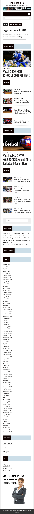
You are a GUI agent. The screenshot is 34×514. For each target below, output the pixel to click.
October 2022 (7, 335)
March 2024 (6, 303)
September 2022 (7, 337)
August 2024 (6, 297)
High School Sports (7, 444)
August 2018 (6, 415)
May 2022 (5, 344)
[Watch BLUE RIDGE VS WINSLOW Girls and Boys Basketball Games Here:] (7, 201)
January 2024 (6, 307)
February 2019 (7, 402)
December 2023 (7, 310)
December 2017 (7, 430)
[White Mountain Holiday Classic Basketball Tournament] (7, 122)
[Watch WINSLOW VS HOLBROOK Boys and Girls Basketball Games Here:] (17, 150)
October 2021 (7, 355)
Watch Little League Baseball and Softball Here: (17, 238)
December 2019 (7, 385)
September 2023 (7, 316)
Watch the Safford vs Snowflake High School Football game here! (22, 211)
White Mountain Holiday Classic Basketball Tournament (22, 122)
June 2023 (6, 322)
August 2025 (6, 282)
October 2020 (7, 378)
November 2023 (7, 312)
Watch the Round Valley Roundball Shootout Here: (22, 92)
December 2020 (7, 374)
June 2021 (6, 361)
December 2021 (7, 350)
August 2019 (6, 393)
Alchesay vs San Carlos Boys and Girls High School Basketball (22, 102)
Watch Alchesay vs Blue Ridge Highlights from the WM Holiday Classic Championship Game (22, 112)
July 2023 (5, 320)
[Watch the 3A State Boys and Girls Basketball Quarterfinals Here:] (7, 190)
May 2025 (5, 286)
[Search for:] (14, 41)
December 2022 (7, 331)
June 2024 (6, 299)
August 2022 (6, 340)
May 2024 (5, 301)
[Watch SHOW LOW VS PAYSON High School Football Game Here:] (7, 181)
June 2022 (6, 342)
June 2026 (6, 267)
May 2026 (5, 269)
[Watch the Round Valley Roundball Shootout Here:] (7, 93)
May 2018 (5, 419)
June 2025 (6, 284)
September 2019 (7, 391)
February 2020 (7, 380)
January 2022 (6, 348)
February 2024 (7, 305)
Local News (5, 448)
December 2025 (7, 273)
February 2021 (7, 370)
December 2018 (7, 406)
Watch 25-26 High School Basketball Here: (15, 244)
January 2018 (6, 427)
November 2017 (7, 432)
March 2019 (6, 400)
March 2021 (6, 367)
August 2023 (6, 318)
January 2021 (6, 372)
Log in (4, 464)
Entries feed (6, 466)
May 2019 (5, 397)
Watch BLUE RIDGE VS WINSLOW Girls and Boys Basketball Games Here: (22, 201)
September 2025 (7, 280)
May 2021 (5, 363)
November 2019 (7, 387)
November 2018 (7, 408)
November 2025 (7, 275)
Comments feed (7, 468)
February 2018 (7, 425)
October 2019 (7, 389)
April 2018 (6, 421)
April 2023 (6, 325)
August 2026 (6, 265)
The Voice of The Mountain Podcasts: (14, 236)
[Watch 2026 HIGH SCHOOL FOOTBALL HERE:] (17, 66)
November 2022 (7, 333)
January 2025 (6, 290)
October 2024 (7, 295)
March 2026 (6, 271)
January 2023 (6, 329)
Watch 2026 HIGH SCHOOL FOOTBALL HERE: (16, 73)
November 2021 (7, 352)
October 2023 (7, 314)
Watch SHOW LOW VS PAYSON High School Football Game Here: (22, 180)
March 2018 (6, 423)
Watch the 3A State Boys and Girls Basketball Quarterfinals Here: (21, 190)
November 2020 (7, 376)
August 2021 (6, 359)
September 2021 (7, 357)
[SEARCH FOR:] (17, 18)
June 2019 (6, 395)
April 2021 (6, 365)
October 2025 (7, 277)
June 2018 (6, 417)
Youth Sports (6, 452)
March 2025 (6, 288)
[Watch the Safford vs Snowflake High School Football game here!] (7, 212)
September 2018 (7, 412)
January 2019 (6, 404)
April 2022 (6, 346)
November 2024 (7, 292)
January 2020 (6, 382)
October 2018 (7, 410)
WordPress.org (7, 470)
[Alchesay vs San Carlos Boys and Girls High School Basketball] (7, 102)
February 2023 (7, 327)
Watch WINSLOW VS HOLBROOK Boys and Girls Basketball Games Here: (17, 159)
